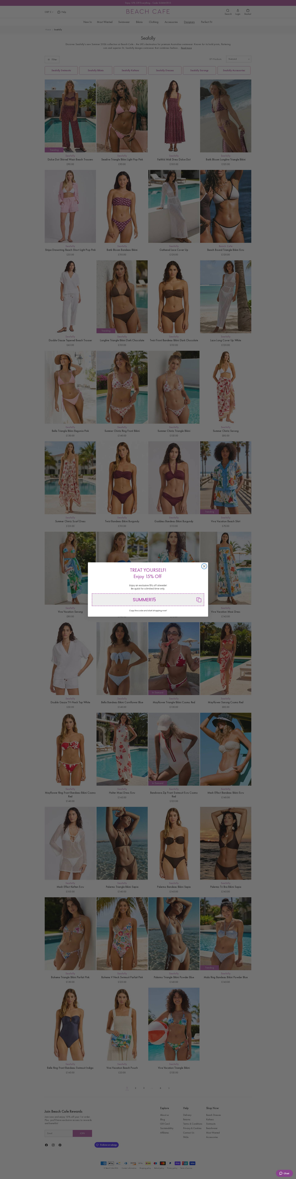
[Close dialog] (204, 566)
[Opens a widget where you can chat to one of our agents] (284, 1173)
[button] (148, 599)
